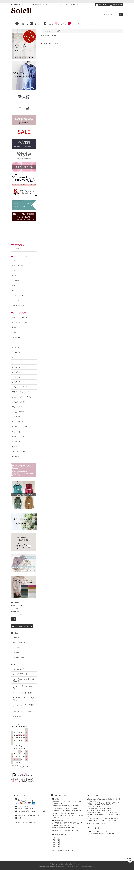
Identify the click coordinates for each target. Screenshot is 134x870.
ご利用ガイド (23, 24)
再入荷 (14, 332)
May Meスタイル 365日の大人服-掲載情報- (24, 699)
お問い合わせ (38, 24)
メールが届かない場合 (19, 652)
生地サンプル (16, 300)
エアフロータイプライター (20, 367)
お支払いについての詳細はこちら (25, 822)
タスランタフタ (17, 417)
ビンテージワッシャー (19, 362)
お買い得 (15, 447)
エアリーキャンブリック (19, 387)
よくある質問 (17, 647)
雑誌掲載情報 (17, 717)
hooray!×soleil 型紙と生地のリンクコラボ (24, 687)
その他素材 (15, 280)
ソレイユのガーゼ (18, 669)
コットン (15, 260)
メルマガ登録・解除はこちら (23, 626)
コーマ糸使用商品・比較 (20, 674)
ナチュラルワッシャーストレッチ (22, 347)
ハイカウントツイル (18, 377)
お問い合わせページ (95, 833)
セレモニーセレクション (19, 322)
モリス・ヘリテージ (18, 437)
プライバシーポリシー (79, 864)
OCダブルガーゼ (17, 407)
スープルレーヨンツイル (19, 427)
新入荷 (14, 327)
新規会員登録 (117, 4)
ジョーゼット (16, 432)
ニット (14, 270)
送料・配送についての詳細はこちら (63, 851)
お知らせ (49, 24)
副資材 (14, 285)
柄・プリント (16, 442)
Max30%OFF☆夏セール (19, 317)
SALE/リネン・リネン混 (19, 452)
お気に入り (62, 24)
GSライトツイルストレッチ (20, 392)
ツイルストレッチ (17, 352)
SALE (13, 290)
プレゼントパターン (18, 295)
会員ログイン (103, 4)
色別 (13, 342)
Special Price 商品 (17, 337)
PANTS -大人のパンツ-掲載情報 (22, 712)
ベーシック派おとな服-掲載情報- (23, 693)
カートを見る (76, 24)
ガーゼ (14, 275)
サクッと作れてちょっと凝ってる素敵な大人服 (24, 680)
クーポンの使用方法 (19, 642)
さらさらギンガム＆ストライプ (21, 397)
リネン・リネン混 (54, 31)
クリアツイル (16, 357)
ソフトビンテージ (17, 372)
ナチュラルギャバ (17, 382)
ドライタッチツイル (18, 412)
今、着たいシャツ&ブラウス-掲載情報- (24, 706)
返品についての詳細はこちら (96, 823)
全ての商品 (15, 249)
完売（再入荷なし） (18, 305)
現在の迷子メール (18, 657)
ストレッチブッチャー (19, 422)
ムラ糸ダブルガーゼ (18, 402)
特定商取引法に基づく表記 (64, 864)
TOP (45, 31)
